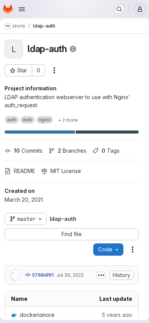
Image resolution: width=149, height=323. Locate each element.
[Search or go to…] (119, 9)
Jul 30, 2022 (70, 275)
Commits (28, 150)
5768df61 (42, 275)
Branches (72, 150)
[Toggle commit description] (101, 275)
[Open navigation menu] (22, 9)
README (24, 171)
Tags (111, 150)
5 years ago (117, 315)
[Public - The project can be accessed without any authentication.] (73, 49)
